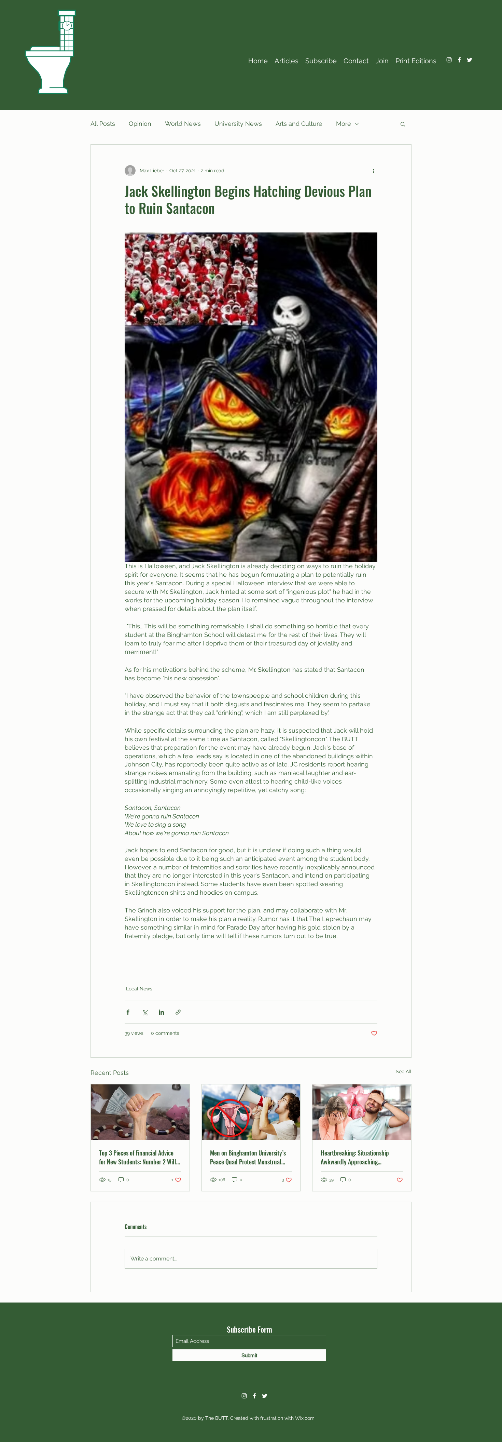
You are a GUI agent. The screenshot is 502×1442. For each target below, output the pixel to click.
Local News (139, 988)
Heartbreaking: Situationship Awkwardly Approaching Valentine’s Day (355, 1157)
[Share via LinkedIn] (161, 1012)
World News (183, 123)
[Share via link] (178, 1012)
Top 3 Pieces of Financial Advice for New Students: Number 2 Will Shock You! (137, 1157)
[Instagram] (449, 59)
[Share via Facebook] (128, 1012)
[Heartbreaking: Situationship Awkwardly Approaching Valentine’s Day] (361, 1112)
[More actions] (373, 170)
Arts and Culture (299, 123)
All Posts (102, 123)
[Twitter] (469, 59)
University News (238, 123)
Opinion (140, 123)
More (343, 123)
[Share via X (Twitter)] (144, 1012)
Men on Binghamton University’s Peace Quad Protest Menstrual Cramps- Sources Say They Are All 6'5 (250, 1157)
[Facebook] (459, 59)
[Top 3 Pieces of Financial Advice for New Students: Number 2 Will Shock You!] (140, 1112)
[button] (403, 123)
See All (404, 1071)
